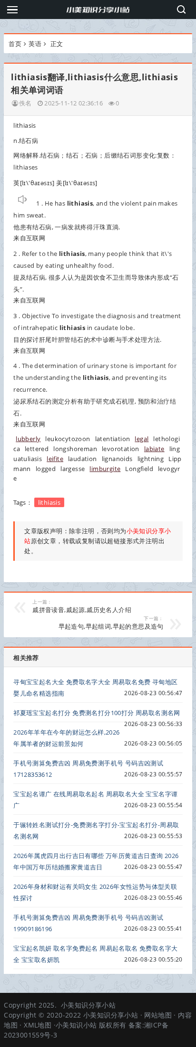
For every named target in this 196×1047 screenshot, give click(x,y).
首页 (15, 43)
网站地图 (158, 1014)
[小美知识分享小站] (98, 10)
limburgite (104, 468)
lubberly (28, 438)
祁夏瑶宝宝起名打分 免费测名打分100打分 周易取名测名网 (96, 712)
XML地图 (37, 1024)
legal (141, 438)
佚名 (25, 103)
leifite (55, 458)
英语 (35, 43)
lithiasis (49, 502)
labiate (154, 448)
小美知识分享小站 (88, 1004)
